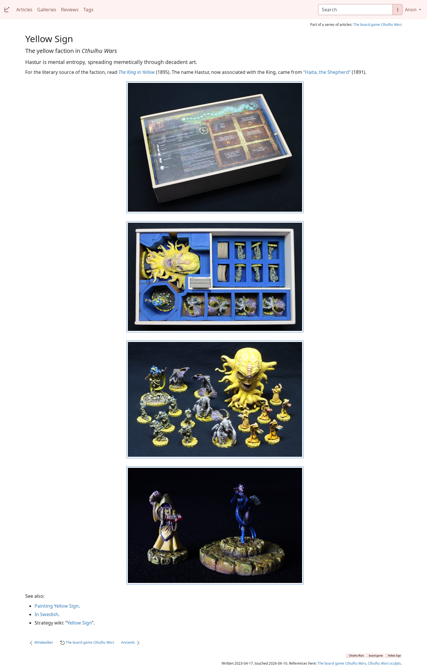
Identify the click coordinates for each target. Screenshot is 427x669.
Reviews (70, 9)
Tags (88, 9)
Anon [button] (411, 9)
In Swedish (46, 614)
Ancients (128, 642)
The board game (377, 24)
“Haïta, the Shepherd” (327, 72)
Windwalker (43, 642)
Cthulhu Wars (356, 655)
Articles (24, 9)
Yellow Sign (79, 623)
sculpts (384, 663)
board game (376, 655)
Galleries (46, 9)
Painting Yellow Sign (57, 606)
